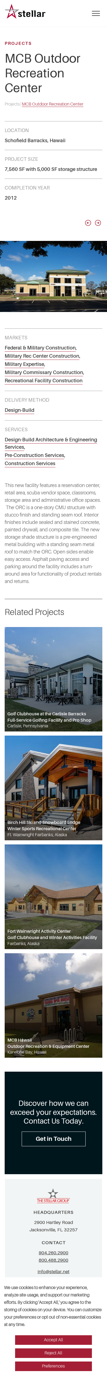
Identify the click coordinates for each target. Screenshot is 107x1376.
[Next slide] (98, 223)
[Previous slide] (88, 223)
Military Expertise (24, 364)
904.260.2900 (53, 1252)
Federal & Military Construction (40, 348)
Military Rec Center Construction (42, 356)
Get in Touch (54, 1138)
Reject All (53, 1353)
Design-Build (19, 410)
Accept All (53, 1339)
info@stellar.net (53, 1271)
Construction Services (30, 463)
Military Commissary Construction (44, 372)
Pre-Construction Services (34, 455)
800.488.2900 (53, 1260)
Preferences (53, 1366)
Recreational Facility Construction (44, 380)
